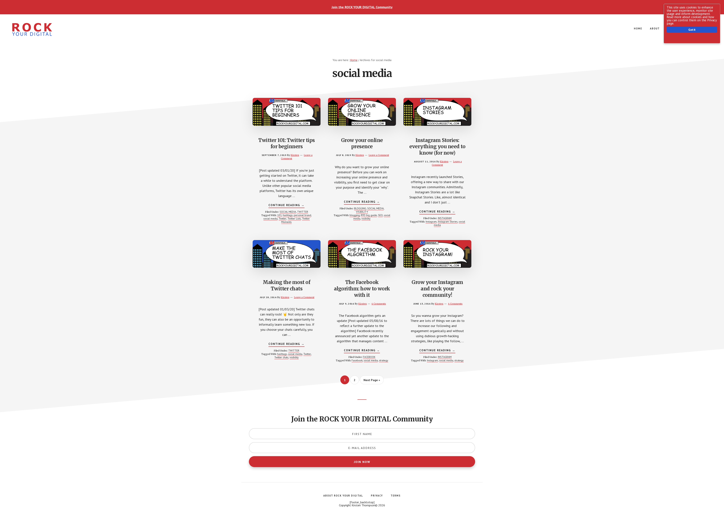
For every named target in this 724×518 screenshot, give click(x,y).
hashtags (288, 215)
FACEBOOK (369, 357)
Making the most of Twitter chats (286, 285)
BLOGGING (360, 208)
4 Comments (378, 303)
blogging (355, 215)
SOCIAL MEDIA (288, 211)
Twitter (282, 218)
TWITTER (302, 211)
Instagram (431, 221)
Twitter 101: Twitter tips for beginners (286, 143)
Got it (691, 29)
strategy (383, 360)
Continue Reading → (286, 205)
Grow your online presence (362, 143)
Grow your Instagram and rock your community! (437, 288)
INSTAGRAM (445, 218)
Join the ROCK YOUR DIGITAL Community (362, 7)
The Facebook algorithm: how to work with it (362, 288)
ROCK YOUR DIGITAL (37, 29)
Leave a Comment (379, 155)
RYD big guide (369, 215)
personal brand (302, 215)
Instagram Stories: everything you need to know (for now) (437, 146)
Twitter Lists (294, 218)
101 (279, 215)
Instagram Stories (448, 221)
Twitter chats (281, 357)
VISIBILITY (362, 211)
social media (270, 218)
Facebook (357, 360)
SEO (380, 215)
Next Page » (371, 381)
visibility (365, 218)
